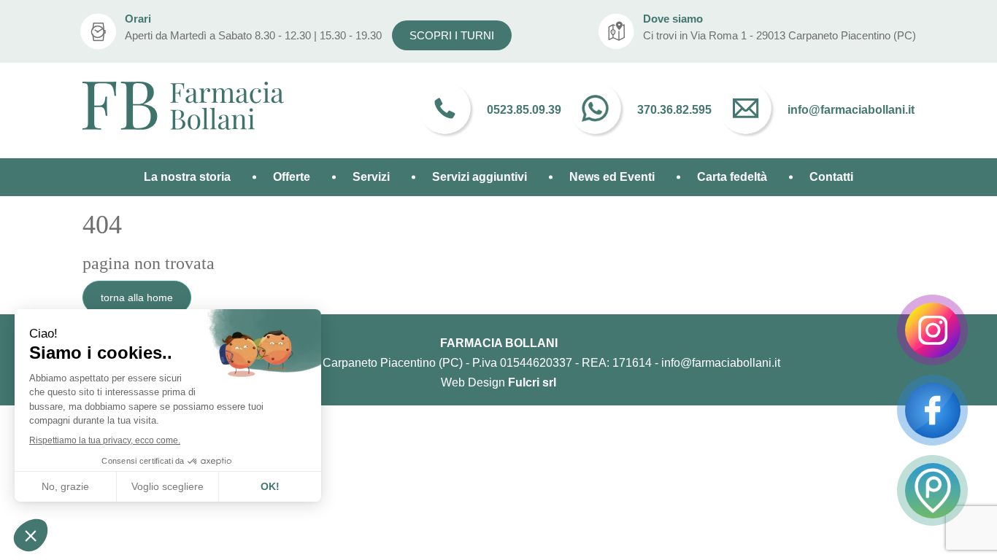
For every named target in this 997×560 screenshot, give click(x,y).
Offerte (291, 177)
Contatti (831, 177)
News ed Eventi (612, 177)
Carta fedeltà (732, 177)
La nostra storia (187, 177)
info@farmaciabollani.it (720, 363)
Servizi (371, 177)
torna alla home (137, 297)
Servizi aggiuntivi (479, 177)
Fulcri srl (532, 382)
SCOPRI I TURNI (451, 35)
